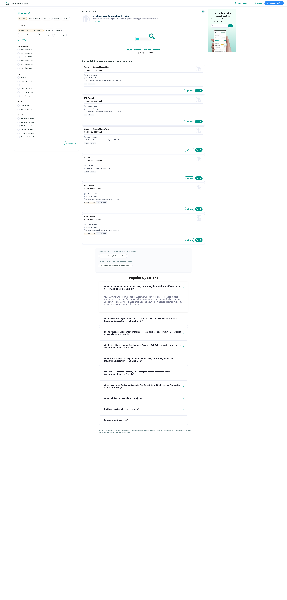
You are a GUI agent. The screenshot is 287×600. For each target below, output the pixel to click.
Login (259, 3)
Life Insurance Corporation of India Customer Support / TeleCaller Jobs (152, 430)
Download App (243, 3)
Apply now (189, 90)
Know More (96, 21)
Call (199, 90)
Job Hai (101, 430)
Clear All (69, 143)
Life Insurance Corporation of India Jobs (117, 430)
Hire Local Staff (273, 3)
